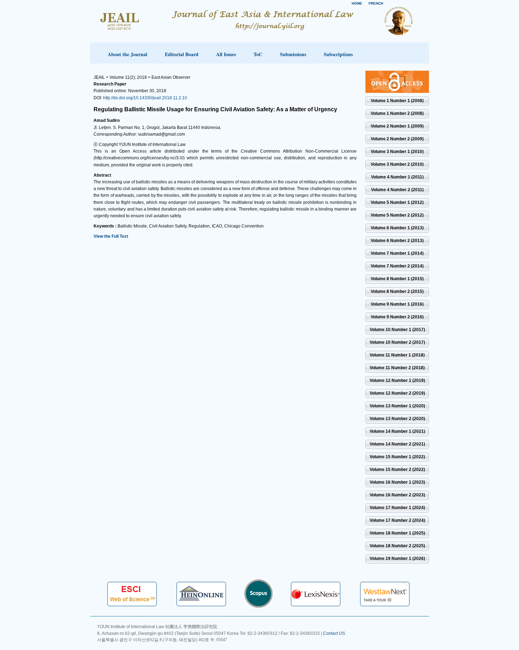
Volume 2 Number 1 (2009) (397, 126)
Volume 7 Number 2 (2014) (397, 266)
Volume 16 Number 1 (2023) (397, 482)
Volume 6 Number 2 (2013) (397, 240)
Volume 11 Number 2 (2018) (397, 367)
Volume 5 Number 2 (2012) (397, 215)
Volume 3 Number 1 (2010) (397, 151)
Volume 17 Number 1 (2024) (397, 507)
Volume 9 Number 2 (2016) (397, 316)
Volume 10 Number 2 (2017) (397, 342)
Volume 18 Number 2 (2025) (397, 545)
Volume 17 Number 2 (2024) (397, 520)
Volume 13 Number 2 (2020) (397, 418)
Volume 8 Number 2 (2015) (397, 291)
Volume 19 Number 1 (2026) (397, 558)
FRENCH (376, 3)
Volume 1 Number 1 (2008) (397, 100)
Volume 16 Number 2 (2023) (397, 494)
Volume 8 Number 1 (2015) (397, 278)
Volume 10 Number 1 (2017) (397, 329)
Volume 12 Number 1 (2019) (397, 380)
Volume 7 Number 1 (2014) (397, 253)
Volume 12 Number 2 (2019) (397, 393)
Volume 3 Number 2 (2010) (397, 164)
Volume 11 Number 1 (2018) (397, 355)
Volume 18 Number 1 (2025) (397, 533)
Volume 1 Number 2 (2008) (397, 113)
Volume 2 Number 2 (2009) (397, 138)
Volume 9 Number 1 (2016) (397, 304)
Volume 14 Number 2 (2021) (397, 444)
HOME (357, 3)
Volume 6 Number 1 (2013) (397, 227)
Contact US (334, 633)
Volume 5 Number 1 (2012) (397, 202)
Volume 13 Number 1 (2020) (397, 405)
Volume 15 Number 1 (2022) (397, 456)
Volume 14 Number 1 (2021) (397, 431)
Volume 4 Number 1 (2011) (397, 177)
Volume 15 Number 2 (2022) (397, 469)
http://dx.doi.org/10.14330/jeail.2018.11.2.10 (145, 97)
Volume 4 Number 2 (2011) (397, 189)
